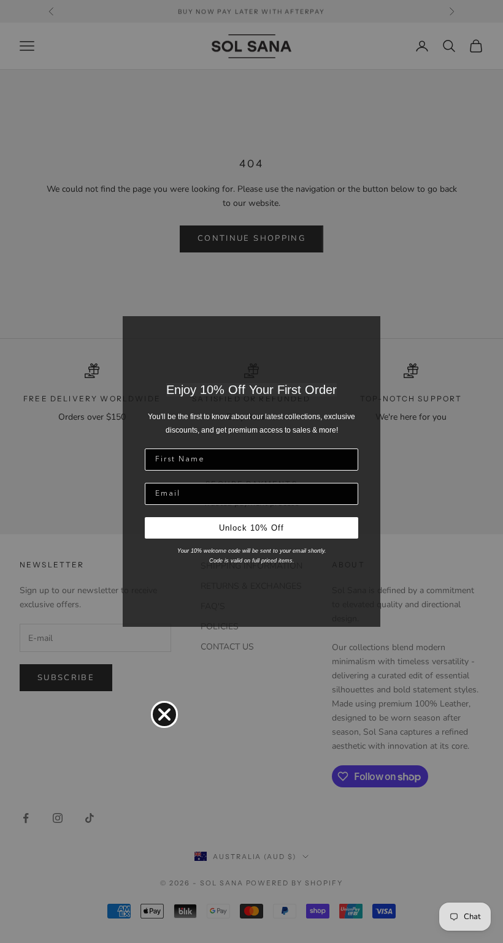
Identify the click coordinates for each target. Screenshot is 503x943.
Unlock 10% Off (251, 527)
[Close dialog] (164, 714)
